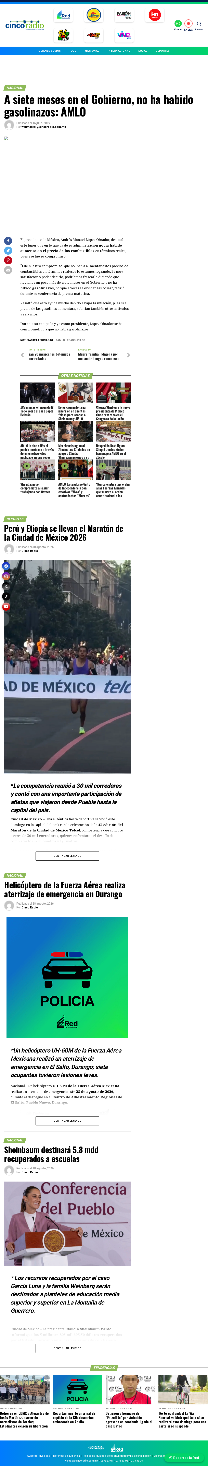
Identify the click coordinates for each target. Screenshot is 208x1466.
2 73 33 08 (122, 1460)
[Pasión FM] (124, 15)
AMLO (61, 340)
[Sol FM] (63, 35)
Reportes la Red (185, 1458)
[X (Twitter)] (6, 586)
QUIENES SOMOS (49, 50)
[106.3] (124, 35)
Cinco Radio (30, 550)
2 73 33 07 (107, 1460)
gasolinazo (76, 340)
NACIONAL (92, 50)
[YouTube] (6, 607)
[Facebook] (6, 566)
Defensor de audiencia (66, 1455)
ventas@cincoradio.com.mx (81, 1460)
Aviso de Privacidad (38, 1455)
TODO (73, 50)
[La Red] (63, 15)
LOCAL (142, 50)
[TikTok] (6, 596)
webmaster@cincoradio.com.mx (44, 126)
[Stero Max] (93, 35)
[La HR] (154, 15)
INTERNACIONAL (119, 50)
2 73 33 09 (137, 1460)
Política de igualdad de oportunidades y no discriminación (117, 1455)
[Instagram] (6, 576)
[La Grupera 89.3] (94, 15)
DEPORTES (163, 50)
